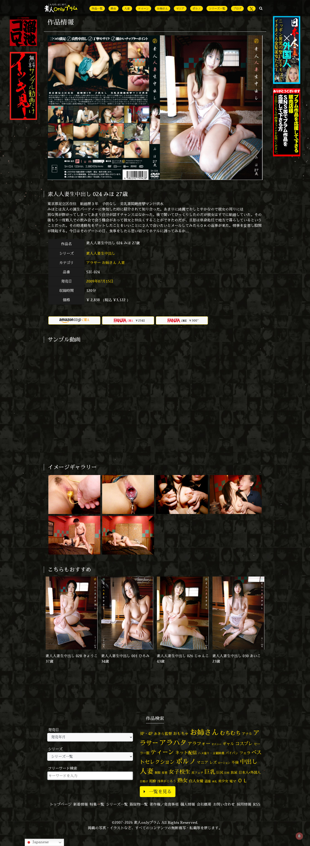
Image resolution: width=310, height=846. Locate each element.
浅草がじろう (166, 781)
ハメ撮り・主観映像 (211, 753)
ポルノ (196, 8)
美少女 (223, 781)
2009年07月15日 (99, 281)
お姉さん (162, 8)
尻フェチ (197, 773)
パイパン (232, 753)
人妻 (127, 8)
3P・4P (146, 733)
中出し (249, 761)
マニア (180, 8)
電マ (232, 781)
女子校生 (179, 772)
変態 (164, 773)
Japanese (40, 841)
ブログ (237, 8)
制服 (157, 773)
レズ (213, 762)
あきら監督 (163, 733)
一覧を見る (160, 791)
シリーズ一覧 (217, 8)
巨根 (226, 772)
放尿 (234, 772)
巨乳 (209, 772)
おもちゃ (181, 733)
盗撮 (207, 781)
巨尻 (220, 772)
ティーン (143, 8)
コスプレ (244, 744)
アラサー (93, 262)
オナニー (216, 744)
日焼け (144, 781)
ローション (224, 763)
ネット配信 (186, 752)
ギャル (228, 743)
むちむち (230, 733)
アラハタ (173, 742)
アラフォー (199, 743)
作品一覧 (97, 8)
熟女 (113, 8)
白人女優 (196, 780)
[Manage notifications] (299, 836)
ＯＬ (242, 780)
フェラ (244, 752)
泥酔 (152, 781)
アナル (247, 733)
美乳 (214, 781)
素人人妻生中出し (101, 253)
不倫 (235, 762)
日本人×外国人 (250, 772)
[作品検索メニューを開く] (261, 8)
